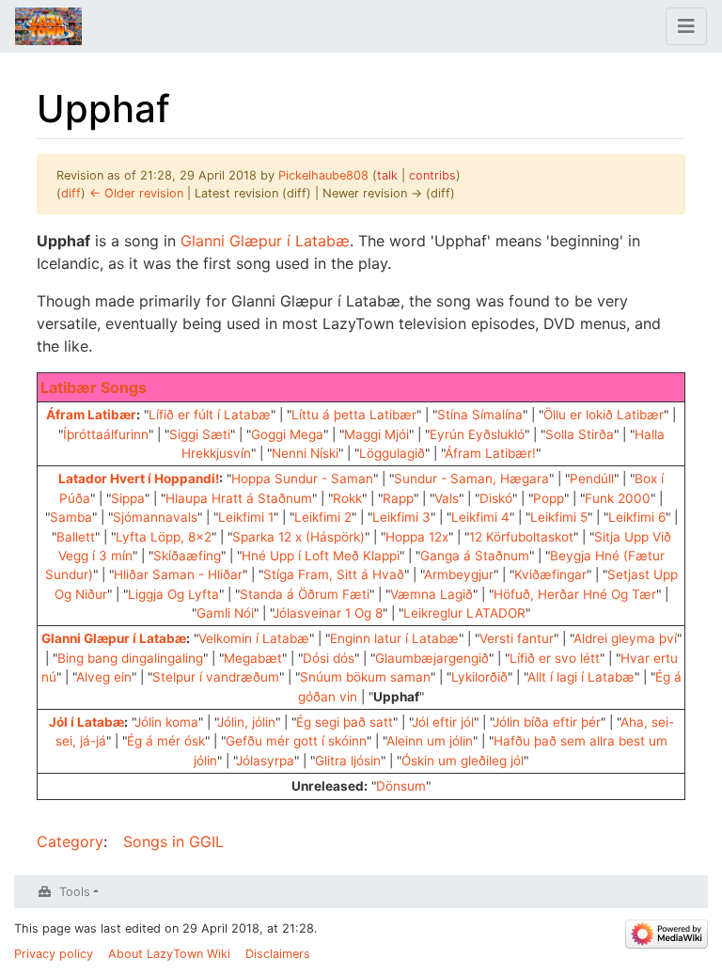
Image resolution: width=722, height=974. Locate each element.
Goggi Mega (287, 434)
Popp (548, 498)
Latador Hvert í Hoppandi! (138, 478)
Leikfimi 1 (246, 517)
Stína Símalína (480, 414)
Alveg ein (104, 676)
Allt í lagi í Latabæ (581, 676)
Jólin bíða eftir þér (547, 722)
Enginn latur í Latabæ (394, 638)
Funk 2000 (618, 498)
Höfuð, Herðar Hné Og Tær (575, 594)
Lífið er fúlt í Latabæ (210, 414)
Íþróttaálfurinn (106, 434)
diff (71, 193)
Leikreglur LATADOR (464, 613)
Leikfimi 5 (559, 517)
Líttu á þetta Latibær (353, 414)
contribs (432, 175)
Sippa (128, 498)
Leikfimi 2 (323, 517)
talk (387, 175)
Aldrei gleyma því (625, 638)
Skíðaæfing (187, 555)
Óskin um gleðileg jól (462, 760)
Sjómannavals (155, 517)
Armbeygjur (459, 574)
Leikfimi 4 (480, 517)
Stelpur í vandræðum (215, 676)
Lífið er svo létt (555, 658)
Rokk (347, 498)
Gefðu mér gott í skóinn (296, 740)
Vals (446, 498)
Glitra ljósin (348, 760)
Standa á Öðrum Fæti (304, 594)
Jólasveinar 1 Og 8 (328, 613)
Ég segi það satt (344, 722)
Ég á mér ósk (166, 740)
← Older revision (136, 193)
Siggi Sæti (199, 434)
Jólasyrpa (265, 760)
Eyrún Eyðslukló (477, 434)
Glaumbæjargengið (432, 658)
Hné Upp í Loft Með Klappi (321, 555)
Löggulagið (392, 453)
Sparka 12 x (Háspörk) (298, 536)
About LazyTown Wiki (169, 954)
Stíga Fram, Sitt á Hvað (333, 574)
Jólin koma (166, 722)
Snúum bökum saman (365, 676)
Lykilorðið (479, 676)
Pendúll (592, 478)
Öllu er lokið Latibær (603, 414)
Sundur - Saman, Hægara (471, 478)
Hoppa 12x (416, 536)
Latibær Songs (93, 387)
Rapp (398, 498)
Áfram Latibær (91, 414)
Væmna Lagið (431, 594)
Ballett (75, 536)
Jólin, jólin (246, 722)
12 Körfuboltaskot (521, 536)
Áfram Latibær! (490, 453)
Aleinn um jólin (429, 740)
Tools (74, 892)
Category (70, 841)
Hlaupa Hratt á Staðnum (238, 498)
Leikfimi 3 (401, 517)
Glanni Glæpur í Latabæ (265, 240)
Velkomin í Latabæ (253, 638)
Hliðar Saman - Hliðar (178, 574)
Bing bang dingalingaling (130, 658)
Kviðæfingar (550, 574)
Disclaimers (277, 954)
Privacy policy (53, 954)
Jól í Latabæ (86, 722)
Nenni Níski (305, 453)
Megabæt (253, 658)
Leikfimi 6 (637, 517)
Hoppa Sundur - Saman (302, 478)
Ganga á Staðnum (474, 555)
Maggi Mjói (376, 434)
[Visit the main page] (48, 28)
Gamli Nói (225, 613)
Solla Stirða (579, 434)
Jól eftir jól (443, 722)
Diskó (495, 498)
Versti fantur (516, 638)
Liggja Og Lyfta (173, 594)
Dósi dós (328, 658)
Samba (71, 517)
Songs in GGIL (173, 841)
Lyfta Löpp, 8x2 (164, 536)
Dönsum (401, 785)
